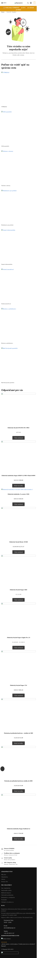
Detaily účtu (4, 881)
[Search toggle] (28, 3)
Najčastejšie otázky (6, 890)
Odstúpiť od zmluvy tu (7, 902)
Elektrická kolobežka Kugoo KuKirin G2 (18, 828)
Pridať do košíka (18, 485)
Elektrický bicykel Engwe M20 (18, 589)
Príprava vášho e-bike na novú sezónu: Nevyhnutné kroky (17, 917)
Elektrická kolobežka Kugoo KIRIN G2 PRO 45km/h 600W (18, 475)
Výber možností (18, 438)
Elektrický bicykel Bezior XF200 (18, 542)
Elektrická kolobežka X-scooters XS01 (18, 494)
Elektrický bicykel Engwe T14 (18, 685)
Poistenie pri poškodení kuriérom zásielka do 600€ (18, 781)
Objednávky (4, 877)
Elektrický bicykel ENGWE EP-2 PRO (18, 427)
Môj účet (3, 874)
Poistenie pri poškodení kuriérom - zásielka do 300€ (18, 733)
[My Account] (31, 3)
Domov (2, 12)
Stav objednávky (5, 888)
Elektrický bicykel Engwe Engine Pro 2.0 (18, 637)
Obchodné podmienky (7, 895)
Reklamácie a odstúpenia (8, 897)
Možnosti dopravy (6, 892)
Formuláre (4, 899)
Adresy (3, 879)
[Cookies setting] (2, 768)
